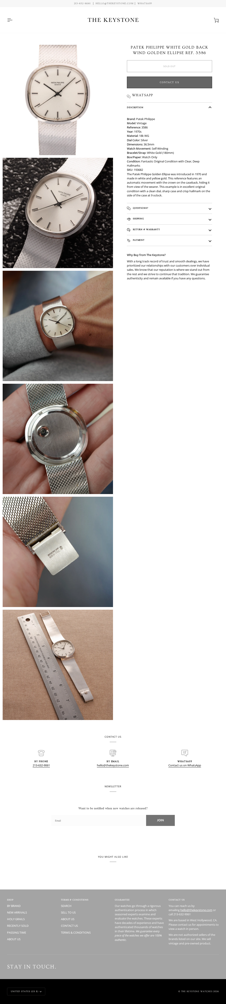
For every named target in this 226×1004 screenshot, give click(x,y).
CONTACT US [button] (177, 900)
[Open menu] (13, 20)
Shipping (138, 218)
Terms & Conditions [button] (75, 900)
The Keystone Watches (197, 991)
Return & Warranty (146, 229)
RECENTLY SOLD (17, 926)
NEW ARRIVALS (17, 912)
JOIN (160, 820)
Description (135, 107)
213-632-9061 (41, 765)
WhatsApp (144, 3)
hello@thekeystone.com (113, 765)
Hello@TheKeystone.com (114, 3)
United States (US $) (24, 991)
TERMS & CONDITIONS (76, 932)
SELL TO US (68, 912)
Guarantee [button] (122, 900)
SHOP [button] (10, 900)
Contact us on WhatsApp (184, 765)
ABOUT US (14, 939)
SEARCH (66, 906)
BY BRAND (14, 906)
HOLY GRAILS (16, 919)
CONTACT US (69, 926)
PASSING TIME (16, 932)
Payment (138, 240)
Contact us (169, 82)
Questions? (140, 208)
